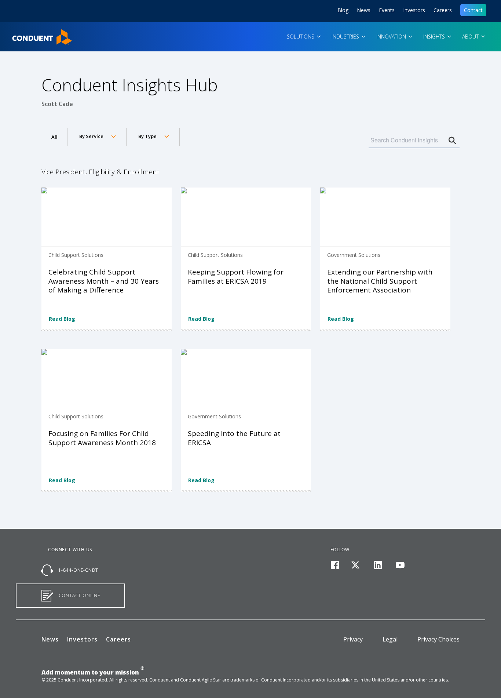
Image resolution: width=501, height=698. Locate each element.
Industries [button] (346, 36)
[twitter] (355, 565)
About (471, 36)
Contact (473, 10)
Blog (342, 10)
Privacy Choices (438, 639)
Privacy (353, 639)
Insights (434, 36)
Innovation (391, 36)
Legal (390, 639)
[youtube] (400, 565)
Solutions (301, 36)
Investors (414, 10)
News (363, 10)
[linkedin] (378, 565)
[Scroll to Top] (16, 681)
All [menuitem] (54, 137)
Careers (443, 10)
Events (387, 10)
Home (16, 31)
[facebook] (334, 565)
